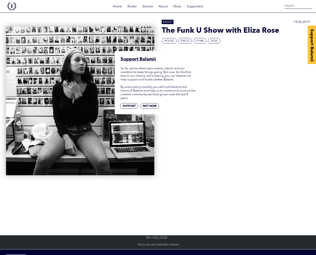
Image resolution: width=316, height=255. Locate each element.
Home (117, 6)
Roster (132, 6)
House (169, 41)
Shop (177, 6)
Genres (147, 6)
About (163, 6)
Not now (150, 106)
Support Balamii (312, 45)
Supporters (195, 6)
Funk (200, 41)
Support (129, 106)
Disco (185, 41)
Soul (214, 41)
